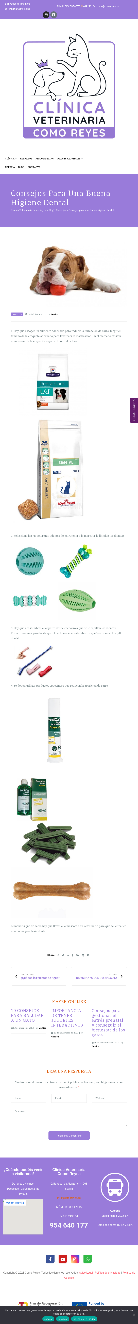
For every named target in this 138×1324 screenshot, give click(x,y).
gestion (54, 314)
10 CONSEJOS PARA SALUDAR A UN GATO (27, 1015)
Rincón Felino (45, 158)
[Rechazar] (133, 1315)
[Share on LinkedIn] (68, 955)
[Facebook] (50, 1259)
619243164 (89, 6)
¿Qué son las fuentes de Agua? (37, 976)
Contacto (34, 167)
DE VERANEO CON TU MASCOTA (99, 976)
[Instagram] (46, 14)
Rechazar (63, 1319)
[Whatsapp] (87, 1259)
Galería (10, 167)
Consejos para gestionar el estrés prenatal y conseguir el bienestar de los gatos (108, 1023)
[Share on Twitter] (63, 955)
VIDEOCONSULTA (133, 410)
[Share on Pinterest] (83, 955)
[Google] (53, 14)
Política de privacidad (107, 1272)
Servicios (26, 158)
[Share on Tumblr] (72, 955)
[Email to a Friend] (88, 955)
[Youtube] (63, 1259)
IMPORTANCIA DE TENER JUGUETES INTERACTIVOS (67, 1018)
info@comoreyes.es (109, 6)
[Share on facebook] (58, 955)
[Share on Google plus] (77, 955)
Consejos (17, 314)
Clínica (9, 158)
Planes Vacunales (69, 158)
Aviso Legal (86, 1272)
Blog (21, 167)
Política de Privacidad (84, 1319)
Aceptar (48, 1319)
